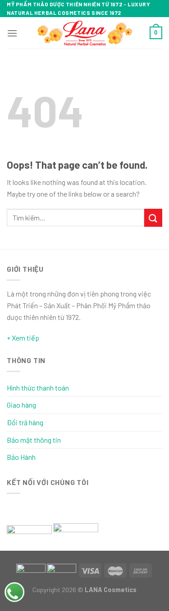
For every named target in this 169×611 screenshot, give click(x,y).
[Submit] (153, 217)
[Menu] (12, 33)
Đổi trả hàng (25, 422)
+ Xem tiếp (23, 337)
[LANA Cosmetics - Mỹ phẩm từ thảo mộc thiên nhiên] (84, 33)
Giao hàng (21, 404)
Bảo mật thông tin (34, 440)
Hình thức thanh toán (38, 387)
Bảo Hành (21, 457)
